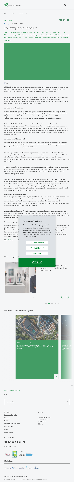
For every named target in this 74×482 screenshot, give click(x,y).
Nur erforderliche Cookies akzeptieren (37, 248)
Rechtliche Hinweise (37, 262)
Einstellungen (36, 253)
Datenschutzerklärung (37, 261)
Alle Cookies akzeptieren (37, 242)
